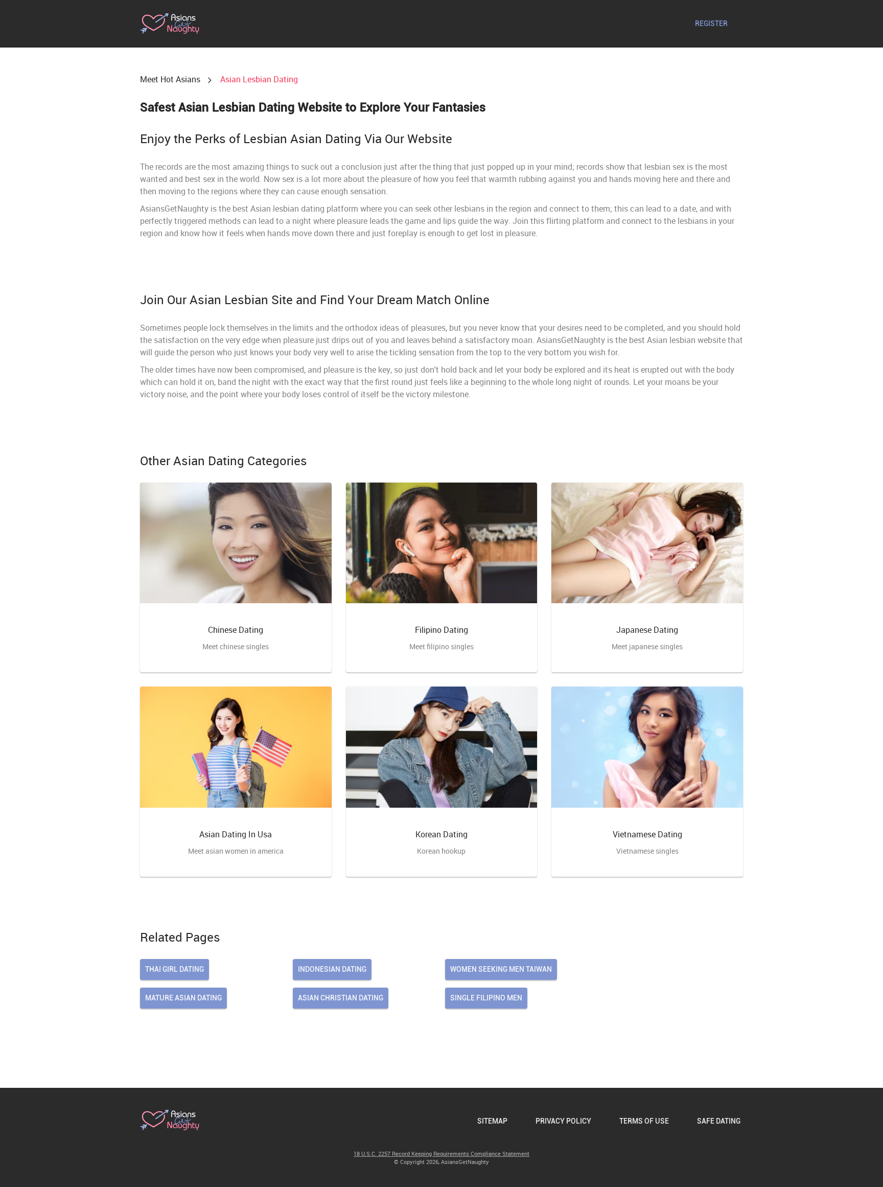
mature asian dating (183, 998)
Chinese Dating (235, 629)
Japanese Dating (647, 629)
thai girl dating (174, 969)
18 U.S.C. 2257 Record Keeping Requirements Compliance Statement (441, 1153)
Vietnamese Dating (647, 834)
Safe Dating (718, 1121)
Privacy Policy (563, 1121)
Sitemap (492, 1121)
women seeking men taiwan (501, 969)
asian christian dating (340, 998)
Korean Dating (441, 834)
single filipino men (486, 998)
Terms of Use (644, 1121)
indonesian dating (332, 969)
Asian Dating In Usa (235, 834)
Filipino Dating (441, 629)
